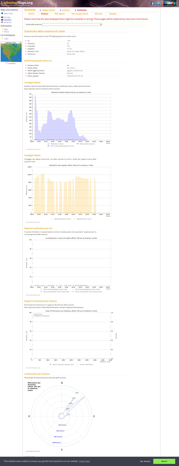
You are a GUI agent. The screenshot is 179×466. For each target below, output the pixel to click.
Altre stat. (98, 14)
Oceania (7, 19)
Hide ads (170, 90)
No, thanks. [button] (145, 461)
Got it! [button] (164, 461)
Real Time (8, 13)
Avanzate (112, 14)
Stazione (44, 14)
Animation (13, 63)
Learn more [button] (84, 461)
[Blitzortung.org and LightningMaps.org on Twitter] (158, 3)
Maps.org (17, 2)
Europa (7, 17)
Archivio (66, 10)
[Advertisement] (10, 80)
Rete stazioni (60, 14)
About (6, 31)
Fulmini (31, 14)
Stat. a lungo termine (80, 14)
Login (6, 38)
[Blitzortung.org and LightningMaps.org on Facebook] (152, 3)
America (7, 22)
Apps (6, 29)
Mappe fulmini (48, 10)
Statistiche (81, 10)
